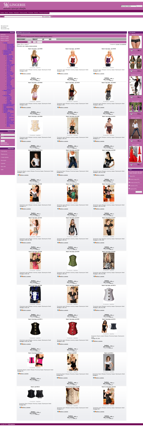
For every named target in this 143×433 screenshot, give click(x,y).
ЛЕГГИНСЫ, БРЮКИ (8, 108)
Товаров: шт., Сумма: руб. (8, 21)
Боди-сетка (9, 114)
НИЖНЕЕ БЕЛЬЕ (7, 90)
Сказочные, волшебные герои (10, 77)
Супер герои (9, 58)
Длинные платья (10, 49)
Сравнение (3, 163)
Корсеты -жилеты (5, 40)
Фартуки (8, 126)
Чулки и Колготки (10, 121)
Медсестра (9, 66)
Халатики (9, 93)
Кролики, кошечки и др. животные (10, 65)
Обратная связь (4, 154)
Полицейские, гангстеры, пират (10, 72)
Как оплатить (3, 27)
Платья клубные (10, 45)
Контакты (36, 12)
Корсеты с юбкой (5, 38)
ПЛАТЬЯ (5, 42)
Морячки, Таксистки (9, 68)
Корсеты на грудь (5, 36)
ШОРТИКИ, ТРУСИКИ (8, 109)
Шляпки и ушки (10, 122)
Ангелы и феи (9, 55)
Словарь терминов (5, 157)
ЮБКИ (4, 107)
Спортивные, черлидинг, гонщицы (9, 80)
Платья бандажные (10, 46)
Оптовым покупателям (44, 12)
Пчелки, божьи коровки (10, 75)
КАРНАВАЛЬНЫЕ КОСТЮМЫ (7, 53)
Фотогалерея (3, 160)
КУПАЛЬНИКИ (6, 95)
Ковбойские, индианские (9, 62)
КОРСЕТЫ (3, 34)
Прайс (2, 169)
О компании (30, 12)
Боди (8, 94)
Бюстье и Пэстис (10, 113)
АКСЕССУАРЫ (6, 112)
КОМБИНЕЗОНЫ (7, 51)
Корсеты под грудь (26, 32)
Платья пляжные (10, 47)
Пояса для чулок (10, 118)
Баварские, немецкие (9, 83)
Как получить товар (5, 28)
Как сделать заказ (4, 25)
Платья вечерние (10, 44)
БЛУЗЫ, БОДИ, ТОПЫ (8, 50)
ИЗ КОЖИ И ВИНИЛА (8, 105)
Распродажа (16, 12)
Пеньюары (9, 91)
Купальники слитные (9, 100)
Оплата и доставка (23, 12)
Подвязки (9, 119)
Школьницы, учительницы (9, 86)
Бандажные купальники (9, 102)
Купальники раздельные (9, 97)
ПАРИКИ (5, 111)
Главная (2, 12)
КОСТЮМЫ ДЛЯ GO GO (8, 104)
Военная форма (10, 56)
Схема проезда (4, 151)
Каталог (6, 12)
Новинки (11, 12)
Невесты (8, 70)
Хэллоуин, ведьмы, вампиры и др (11, 88)
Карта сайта (3, 166)
